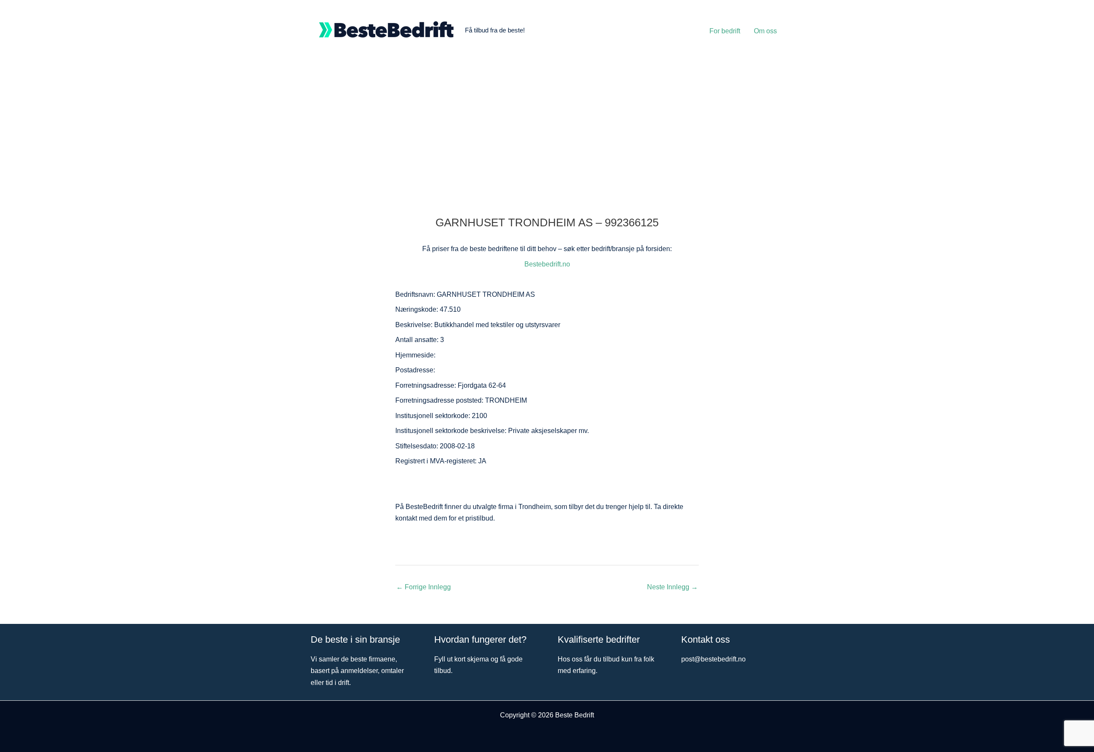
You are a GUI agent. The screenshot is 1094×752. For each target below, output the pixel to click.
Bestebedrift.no (547, 264)
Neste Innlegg (672, 587)
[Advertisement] (547, 124)
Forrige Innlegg (423, 587)
